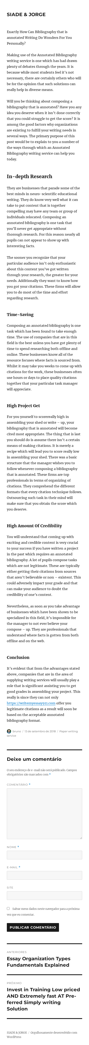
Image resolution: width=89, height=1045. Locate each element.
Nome (13, 847)
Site (10, 887)
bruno (17, 731)
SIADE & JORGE (26, 14)
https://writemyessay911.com (31, 703)
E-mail (13, 867)
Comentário (19, 784)
